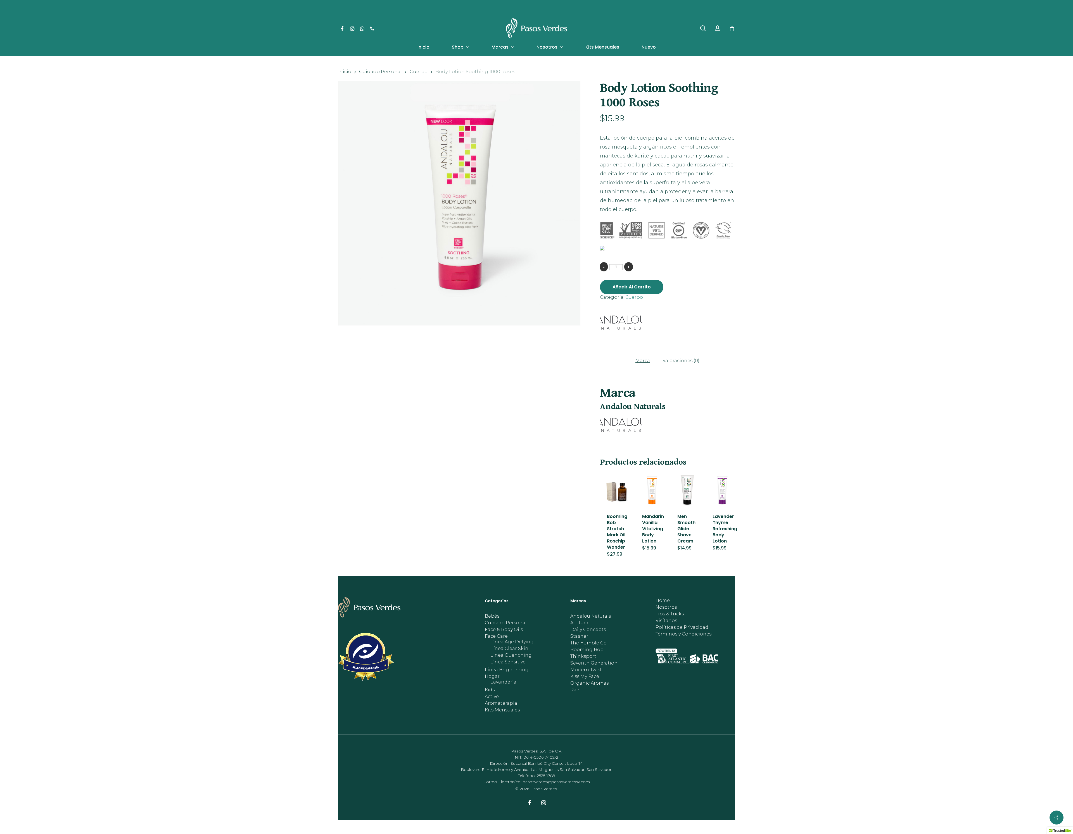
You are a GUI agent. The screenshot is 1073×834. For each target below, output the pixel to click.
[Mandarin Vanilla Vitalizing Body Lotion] (651, 489)
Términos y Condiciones (683, 634)
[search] (703, 28)
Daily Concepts (588, 629)
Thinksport (583, 656)
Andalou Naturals (590, 616)
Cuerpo (419, 71)
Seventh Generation (594, 663)
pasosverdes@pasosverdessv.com (556, 781)
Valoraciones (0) (681, 361)
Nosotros (666, 607)
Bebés (492, 616)
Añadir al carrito (632, 287)
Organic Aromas (589, 683)
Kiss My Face (584, 676)
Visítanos (666, 620)
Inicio (344, 71)
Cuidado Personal (380, 71)
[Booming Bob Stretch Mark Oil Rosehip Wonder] (616, 489)
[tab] (643, 360)
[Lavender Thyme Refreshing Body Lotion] (722, 489)
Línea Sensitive (508, 662)
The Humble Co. (588, 643)
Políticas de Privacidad (682, 627)
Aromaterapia (501, 703)
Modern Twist (586, 670)
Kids (490, 690)
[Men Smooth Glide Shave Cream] (687, 489)
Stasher (579, 636)
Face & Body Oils (504, 629)
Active (492, 696)
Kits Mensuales (502, 710)
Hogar (492, 676)
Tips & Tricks (670, 614)
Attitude (580, 623)
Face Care (496, 636)
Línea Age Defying (512, 642)
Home (663, 600)
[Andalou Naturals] (621, 323)
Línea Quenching (511, 655)
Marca (642, 361)
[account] (717, 28)
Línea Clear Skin (509, 648)
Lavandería (503, 682)
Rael (575, 690)
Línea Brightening (507, 670)
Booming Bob (587, 649)
